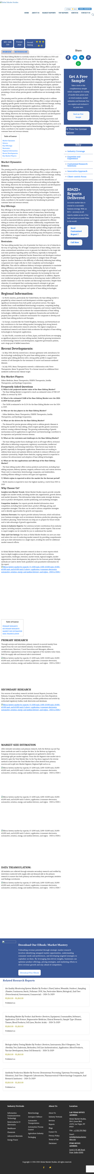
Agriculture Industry (35, 1133)
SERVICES (74, 13)
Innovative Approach (77, 171)
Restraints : (7, 148)
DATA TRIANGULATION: (11, 634)
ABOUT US (35, 13)
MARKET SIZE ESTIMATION (12, 631)
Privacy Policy (54, 1136)
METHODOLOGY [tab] (21, 52)
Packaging (32, 1137)
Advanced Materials (14, 1136)
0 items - (71, 9)
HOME (26, 13)
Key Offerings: (7, 146)
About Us (52, 1113)
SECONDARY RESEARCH (11, 629)
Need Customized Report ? (76, 231)
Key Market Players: (10, 156)
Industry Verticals (55, 1117)
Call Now (75, 242)
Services (52, 1121)
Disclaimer (53, 1143)
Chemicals (11, 1132)
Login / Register (85, 9)
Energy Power (12, 1140)
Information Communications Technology (13, 1115)
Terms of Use (53, 1139)
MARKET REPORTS (49, 13)
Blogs (51, 1128)
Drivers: (5, 143)
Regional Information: (10, 151)
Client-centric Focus (76, 177)
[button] (78, 151)
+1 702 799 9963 (79, 1131)
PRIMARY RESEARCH (10, 626)
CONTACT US (85, 13)
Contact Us (53, 1132)
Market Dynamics (9, 141)
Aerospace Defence (35, 1117)
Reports (51, 1124)
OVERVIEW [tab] (7, 52)
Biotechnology (33, 1113)
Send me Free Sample (78, 115)
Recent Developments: (10, 153)
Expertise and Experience (73, 158)
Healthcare (11, 1128)
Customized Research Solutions (77, 165)
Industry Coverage (76, 151)
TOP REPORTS (63, 13)
